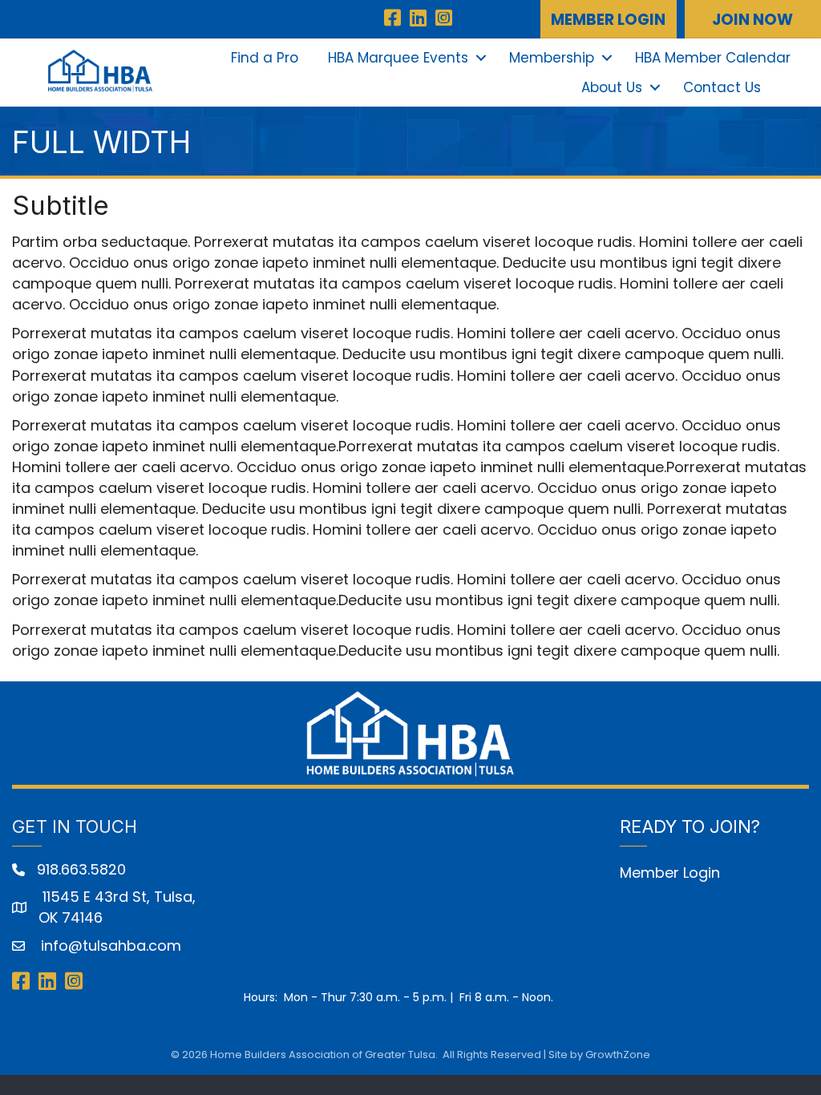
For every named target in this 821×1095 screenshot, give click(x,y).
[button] (608, 19)
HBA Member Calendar (713, 57)
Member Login (670, 873)
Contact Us (722, 87)
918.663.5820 (81, 869)
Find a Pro (264, 57)
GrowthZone (617, 1054)
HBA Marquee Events (398, 57)
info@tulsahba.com (109, 945)
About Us (611, 87)
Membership (551, 57)
